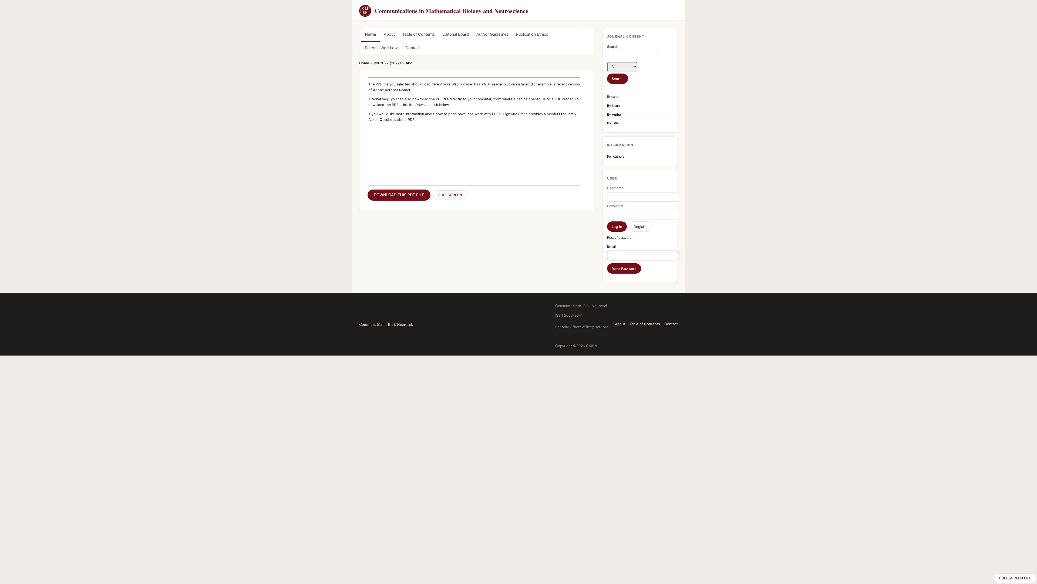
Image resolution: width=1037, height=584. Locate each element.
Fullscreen (450, 195)
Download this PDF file (399, 195)
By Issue (613, 106)
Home (370, 34)
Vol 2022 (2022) (387, 63)
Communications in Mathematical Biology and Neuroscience (445, 10)
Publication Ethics (532, 34)
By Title (613, 123)
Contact (412, 47)
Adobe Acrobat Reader (391, 90)
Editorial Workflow (381, 47)
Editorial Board (455, 34)
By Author (614, 114)
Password (615, 206)
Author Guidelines (492, 34)
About (389, 34)
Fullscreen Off (1015, 578)
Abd (409, 63)
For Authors (615, 156)
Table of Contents (418, 34)
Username (615, 188)
